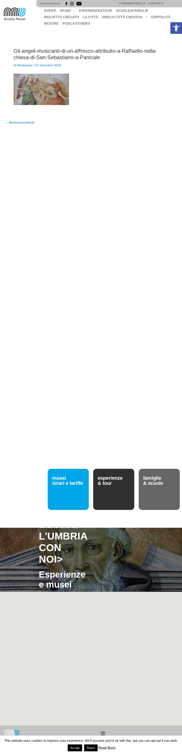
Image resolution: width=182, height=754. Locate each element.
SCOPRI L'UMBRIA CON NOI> (63, 542)
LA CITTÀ (90, 17)
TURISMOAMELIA (132, 3)
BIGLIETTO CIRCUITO (61, 17)
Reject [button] (91, 748)
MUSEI (65, 10)
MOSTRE (51, 23)
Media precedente (19, 122)
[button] (176, 28)
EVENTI (50, 10)
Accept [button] (74, 748)
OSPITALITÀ (160, 17)
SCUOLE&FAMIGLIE (132, 10)
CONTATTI (156, 3)
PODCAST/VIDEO (76, 23)
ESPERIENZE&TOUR (95, 10)
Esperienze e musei (62, 579)
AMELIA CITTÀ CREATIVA (122, 17)
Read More (107, 748)
